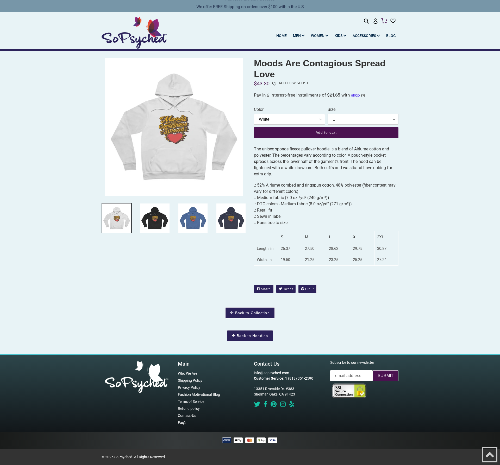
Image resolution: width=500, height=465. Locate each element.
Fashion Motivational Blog (199, 394)
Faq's (182, 423)
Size (331, 109)
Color (259, 109)
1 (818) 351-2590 (299, 378)
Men (297, 36)
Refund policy (189, 408)
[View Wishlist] (393, 21)
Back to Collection (252, 313)
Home (281, 36)
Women (318, 36)
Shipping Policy (190, 380)
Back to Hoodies (251, 336)
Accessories (365, 36)
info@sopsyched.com (271, 373)
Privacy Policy (189, 387)
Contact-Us (187, 415)
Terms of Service (191, 401)
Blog (391, 36)
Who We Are (187, 373)
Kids (339, 36)
